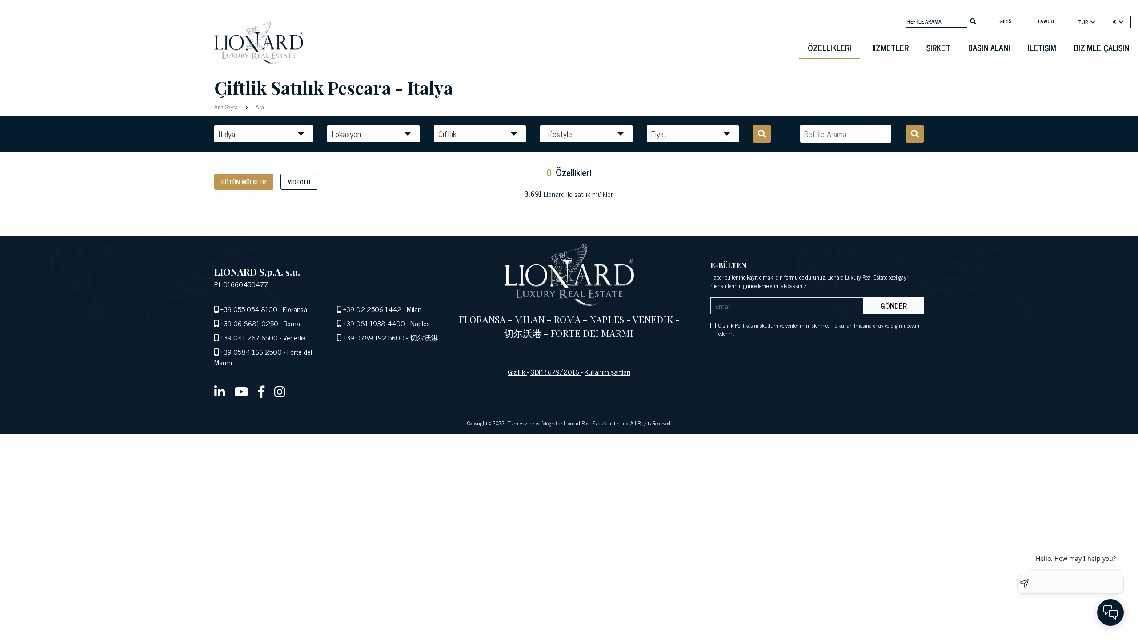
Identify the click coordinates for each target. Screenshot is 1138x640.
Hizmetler (889, 47)
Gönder (893, 306)
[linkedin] (219, 391)
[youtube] (241, 391)
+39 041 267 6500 (249, 337)
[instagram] (279, 391)
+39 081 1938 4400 (374, 323)
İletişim (1042, 47)
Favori (1046, 20)
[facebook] (261, 391)
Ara (259, 106)
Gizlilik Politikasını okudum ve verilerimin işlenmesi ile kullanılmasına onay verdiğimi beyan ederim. (818, 329)
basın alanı (989, 47)
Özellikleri (829, 47)
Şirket (938, 47)
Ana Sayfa (227, 106)
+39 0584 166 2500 (251, 351)
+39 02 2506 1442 (372, 309)
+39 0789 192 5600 (373, 337)
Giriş (1005, 20)
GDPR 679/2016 (555, 371)
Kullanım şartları (607, 371)
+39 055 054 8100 (249, 309)
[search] (973, 20)
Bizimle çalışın (1101, 47)
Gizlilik (517, 371)
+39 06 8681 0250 (249, 323)
